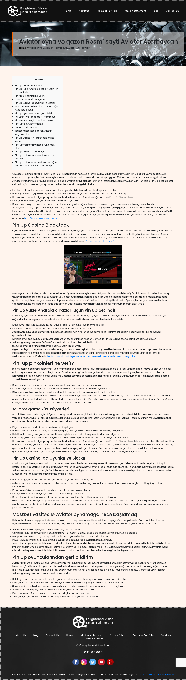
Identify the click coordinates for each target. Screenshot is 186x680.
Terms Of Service (147, 674)
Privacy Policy (117, 635)
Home (68, 11)
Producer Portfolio (106, 11)
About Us (84, 11)
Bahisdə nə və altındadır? (100, 241)
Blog (155, 11)
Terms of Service (93, 638)
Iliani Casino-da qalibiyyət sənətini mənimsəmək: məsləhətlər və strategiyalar (91, 356)
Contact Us (172, 11)
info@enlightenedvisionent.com (93, 645)
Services (166, 635)
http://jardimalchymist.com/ (40, 218)
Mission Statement (135, 11)
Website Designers (127, 674)
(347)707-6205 (93, 652)
